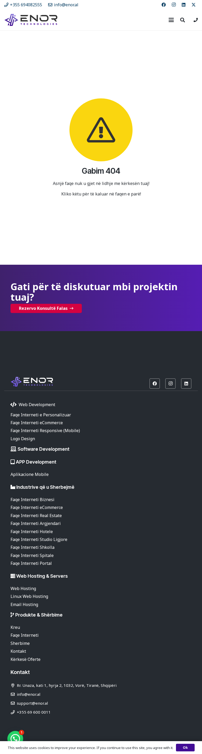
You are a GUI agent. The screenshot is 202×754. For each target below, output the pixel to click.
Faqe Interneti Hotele (32, 531)
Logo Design (23, 439)
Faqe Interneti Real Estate (36, 515)
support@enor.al (32, 703)
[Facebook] (163, 5)
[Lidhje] (196, 20)
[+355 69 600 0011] (14, 712)
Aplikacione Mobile (30, 474)
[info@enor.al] (14, 694)
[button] (171, 20)
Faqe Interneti (25, 635)
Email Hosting (24, 604)
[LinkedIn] (183, 5)
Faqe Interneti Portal (31, 563)
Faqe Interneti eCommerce (37, 423)
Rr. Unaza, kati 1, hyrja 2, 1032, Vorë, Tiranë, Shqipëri (67, 685)
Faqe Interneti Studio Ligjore (39, 539)
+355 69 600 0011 (34, 712)
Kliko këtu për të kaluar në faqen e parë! (101, 194)
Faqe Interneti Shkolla (32, 547)
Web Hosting (23, 588)
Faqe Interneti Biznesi (32, 499)
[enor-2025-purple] (31, 19)
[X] (193, 5)
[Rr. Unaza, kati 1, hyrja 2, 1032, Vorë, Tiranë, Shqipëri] (14, 685)
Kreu (15, 627)
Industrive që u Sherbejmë (45, 487)
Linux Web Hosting (29, 596)
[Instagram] (173, 5)
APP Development (36, 462)
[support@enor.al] (14, 703)
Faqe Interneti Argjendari (36, 523)
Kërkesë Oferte (26, 659)
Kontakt (18, 651)
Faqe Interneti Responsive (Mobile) (45, 430)
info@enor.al (28, 694)
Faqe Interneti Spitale (32, 555)
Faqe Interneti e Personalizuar (41, 415)
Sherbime (20, 643)
